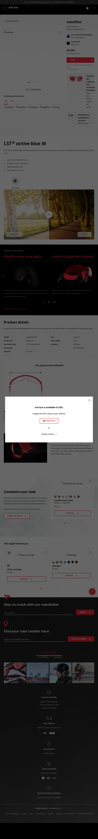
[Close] (89, 400)
